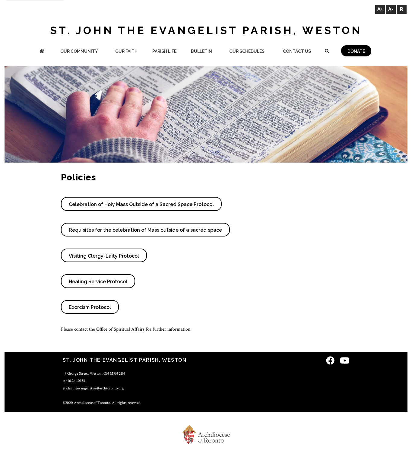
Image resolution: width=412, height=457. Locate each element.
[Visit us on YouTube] (345, 361)
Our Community (79, 51)
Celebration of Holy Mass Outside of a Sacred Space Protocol (141, 204)
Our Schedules (247, 51)
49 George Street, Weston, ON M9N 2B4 (94, 373)
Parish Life (164, 51)
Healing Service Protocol (98, 281)
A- (391, 9)
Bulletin (201, 51)
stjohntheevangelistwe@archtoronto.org (93, 388)
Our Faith (126, 51)
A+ (380, 9)
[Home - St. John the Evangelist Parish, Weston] (42, 51)
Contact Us (297, 51)
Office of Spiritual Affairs (120, 329)
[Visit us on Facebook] (330, 361)
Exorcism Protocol (90, 307)
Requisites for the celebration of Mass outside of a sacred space (145, 230)
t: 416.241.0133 (74, 380)
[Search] (326, 51)
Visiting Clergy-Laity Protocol (104, 256)
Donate (356, 51)
